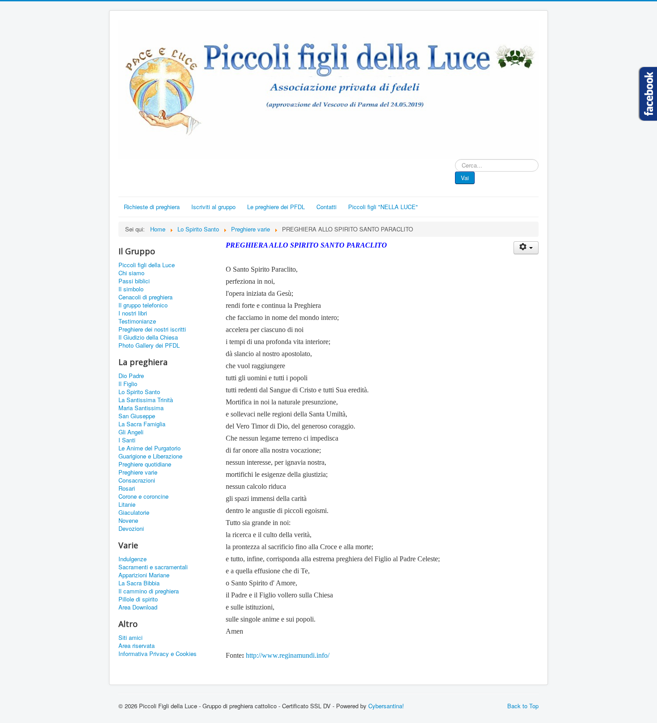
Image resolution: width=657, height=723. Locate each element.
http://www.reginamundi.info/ (287, 655)
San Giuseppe (136, 416)
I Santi (126, 440)
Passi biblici (134, 281)
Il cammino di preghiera (148, 591)
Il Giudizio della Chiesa (148, 337)
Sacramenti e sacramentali (153, 567)
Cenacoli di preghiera (145, 297)
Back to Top (523, 706)
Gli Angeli (130, 432)
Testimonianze (137, 321)
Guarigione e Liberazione (150, 456)
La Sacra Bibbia (139, 583)
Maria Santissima (141, 408)
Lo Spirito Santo (139, 392)
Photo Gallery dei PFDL (149, 345)
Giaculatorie (133, 513)
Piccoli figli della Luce (146, 265)
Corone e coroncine (143, 496)
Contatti (326, 206)
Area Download (137, 607)
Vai (465, 177)
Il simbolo (130, 289)
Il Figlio (127, 384)
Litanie (126, 504)
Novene (128, 521)
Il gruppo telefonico (143, 305)
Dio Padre (131, 376)
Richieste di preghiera (152, 206)
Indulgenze (132, 559)
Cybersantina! (386, 706)
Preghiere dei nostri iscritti (152, 329)
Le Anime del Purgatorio (149, 448)
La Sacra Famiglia (141, 424)
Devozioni (131, 529)
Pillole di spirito (138, 599)
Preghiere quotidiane (144, 464)
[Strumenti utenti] (526, 247)
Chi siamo (131, 273)
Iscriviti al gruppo (213, 206)
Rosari (126, 488)
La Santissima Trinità (145, 400)
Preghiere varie (137, 472)
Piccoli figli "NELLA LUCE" (383, 206)
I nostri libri (132, 313)
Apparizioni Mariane (143, 575)
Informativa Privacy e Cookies (157, 654)
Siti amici (130, 638)
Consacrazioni (136, 480)
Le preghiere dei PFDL (276, 206)
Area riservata (136, 646)
